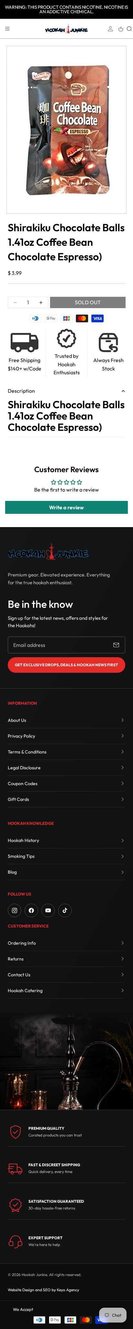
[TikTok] (65, 910)
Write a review (66, 507)
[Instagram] (14, 910)
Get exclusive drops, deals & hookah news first (66, 664)
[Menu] (7, 28)
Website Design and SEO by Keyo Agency (43, 1289)
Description (21, 391)
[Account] (110, 29)
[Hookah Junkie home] (48, 551)
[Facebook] (31, 910)
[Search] (129, 29)
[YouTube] (48, 910)
